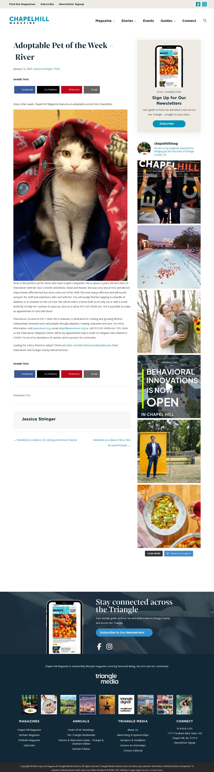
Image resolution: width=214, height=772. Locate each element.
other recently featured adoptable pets (89, 345)
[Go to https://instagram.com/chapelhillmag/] (109, 647)
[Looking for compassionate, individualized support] (169, 386)
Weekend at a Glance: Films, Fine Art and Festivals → (111, 440)
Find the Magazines (22, 4)
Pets (57, 68)
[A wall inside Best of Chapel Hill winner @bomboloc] (169, 516)
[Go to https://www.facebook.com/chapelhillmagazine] (99, 647)
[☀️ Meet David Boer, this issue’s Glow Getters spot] (169, 451)
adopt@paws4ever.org (72, 328)
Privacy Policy (156, 770)
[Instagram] (204, 4)
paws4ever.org (42, 328)
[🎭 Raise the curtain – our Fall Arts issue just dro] (169, 192)
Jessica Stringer (43, 68)
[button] (105, 21)
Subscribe (47, 4)
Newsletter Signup (71, 4)
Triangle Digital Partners (138, 770)
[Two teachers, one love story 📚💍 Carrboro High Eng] (169, 321)
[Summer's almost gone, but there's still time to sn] (169, 256)
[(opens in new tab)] (107, 678)
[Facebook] (198, 4)
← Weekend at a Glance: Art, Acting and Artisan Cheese (45, 440)
